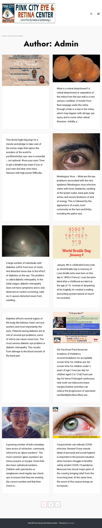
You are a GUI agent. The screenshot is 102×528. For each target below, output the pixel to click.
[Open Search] (91, 14)
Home (4, 36)
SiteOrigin (70, 523)
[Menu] (98, 14)
